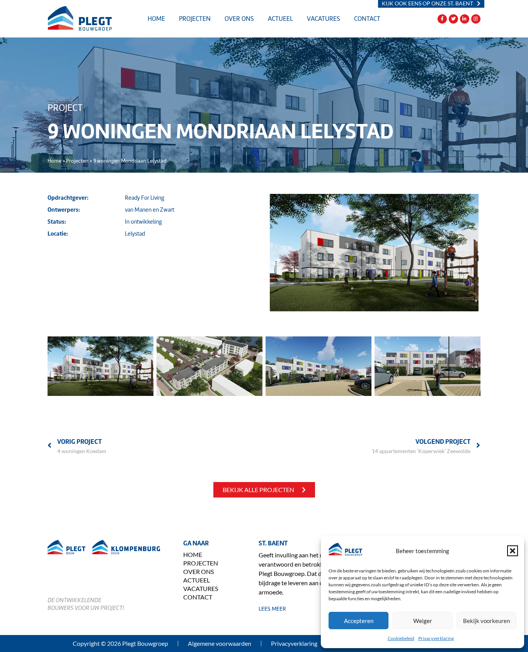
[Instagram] (475, 19)
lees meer (272, 608)
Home (156, 19)
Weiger (422, 620)
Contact (367, 19)
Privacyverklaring (436, 638)
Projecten (195, 19)
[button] (512, 551)
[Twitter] (453, 19)
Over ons (239, 19)
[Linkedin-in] (464, 19)
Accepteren (358, 620)
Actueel (280, 19)
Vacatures (323, 19)
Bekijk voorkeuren (486, 620)
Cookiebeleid (401, 638)
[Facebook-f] (442, 19)
